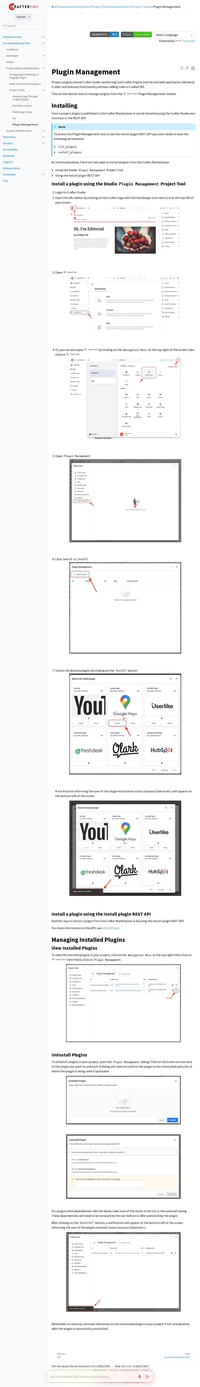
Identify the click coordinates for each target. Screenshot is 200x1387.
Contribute (9, 174)
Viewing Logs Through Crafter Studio (25, 98)
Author (10, 62)
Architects (12, 49)
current (21, 17)
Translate (188, 41)
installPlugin (111, 928)
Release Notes (11, 168)
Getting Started (12, 37)
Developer (12, 55)
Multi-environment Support (25, 84)
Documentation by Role (16, 43)
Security (8, 143)
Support (8, 162)
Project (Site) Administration (22, 68)
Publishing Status (22, 112)
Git (14, 118)
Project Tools (17, 90)
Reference (9, 137)
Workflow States (22, 105)
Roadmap (8, 155)
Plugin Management (25, 124)
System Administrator (19, 130)
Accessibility (10, 149)
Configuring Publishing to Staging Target (23, 76)
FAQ (5, 180)
